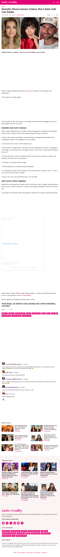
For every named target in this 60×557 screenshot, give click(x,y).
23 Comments (20, 15)
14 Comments (24, 500)
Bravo (43, 313)
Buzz (3, 6)
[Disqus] (30, 340)
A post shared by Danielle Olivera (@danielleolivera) (23, 267)
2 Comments (47, 431)
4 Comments (43, 477)
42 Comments (18, 451)
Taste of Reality (21, 552)
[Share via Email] (57, 15)
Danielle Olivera (6, 315)
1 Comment (17, 431)
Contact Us (44, 552)
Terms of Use (29, 552)
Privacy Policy (37, 552)
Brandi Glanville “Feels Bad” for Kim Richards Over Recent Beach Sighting (21, 427)
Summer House (36, 313)
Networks (11, 313)
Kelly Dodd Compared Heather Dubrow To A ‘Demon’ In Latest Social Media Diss (50, 437)
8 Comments (47, 440)
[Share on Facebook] (52, 15)
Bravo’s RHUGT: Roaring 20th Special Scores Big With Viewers (21, 437)
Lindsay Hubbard (16, 315)
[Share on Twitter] (54, 15)
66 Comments (24, 477)
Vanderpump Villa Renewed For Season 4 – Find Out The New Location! (51, 447)
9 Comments (47, 449)
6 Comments (5, 478)
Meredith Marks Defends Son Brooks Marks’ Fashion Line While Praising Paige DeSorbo (50, 427)
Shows (28, 313)
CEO (29, 91)
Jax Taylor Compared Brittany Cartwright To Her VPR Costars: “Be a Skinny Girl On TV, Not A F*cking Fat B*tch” (22, 447)
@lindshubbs (27, 295)
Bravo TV (4, 313)
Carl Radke (54, 313)
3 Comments (18, 439)
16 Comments (5, 495)
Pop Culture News (20, 313)
